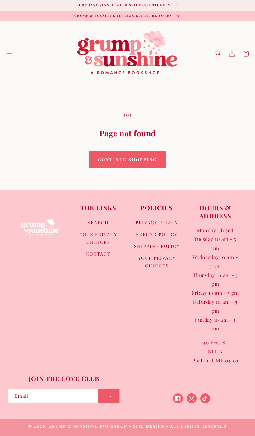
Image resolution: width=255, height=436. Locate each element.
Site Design (149, 426)
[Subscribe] (108, 396)
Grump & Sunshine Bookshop (88, 426)
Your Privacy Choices (98, 238)
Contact (98, 254)
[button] (9, 53)
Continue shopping (127, 159)
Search (98, 222)
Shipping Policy (157, 246)
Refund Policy (157, 234)
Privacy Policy (157, 222)
